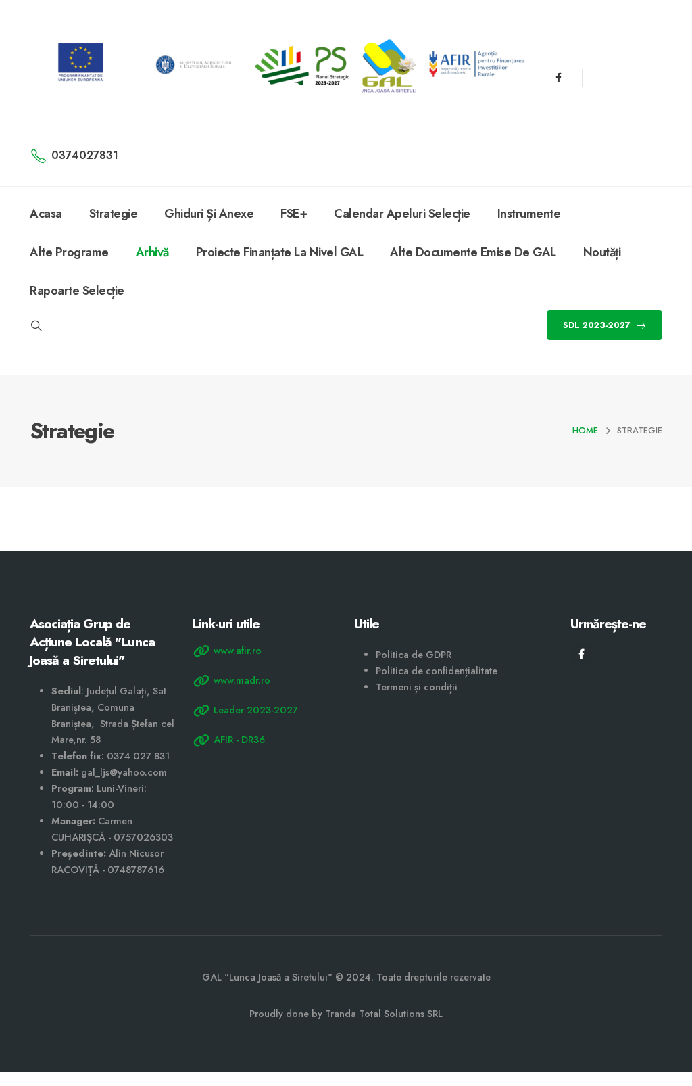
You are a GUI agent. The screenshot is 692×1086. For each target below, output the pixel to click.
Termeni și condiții (417, 687)
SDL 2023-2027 (598, 324)
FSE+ (293, 213)
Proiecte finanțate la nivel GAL (280, 252)
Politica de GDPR (413, 654)
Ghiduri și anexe (208, 213)
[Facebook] (558, 77)
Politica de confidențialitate (436, 671)
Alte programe (69, 252)
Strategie (113, 213)
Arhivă (152, 252)
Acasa (46, 213)
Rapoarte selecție (77, 291)
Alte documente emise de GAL (473, 252)
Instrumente (529, 213)
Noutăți (602, 252)
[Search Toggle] (36, 326)
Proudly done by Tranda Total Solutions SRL (346, 1013)
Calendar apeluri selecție (402, 213)
